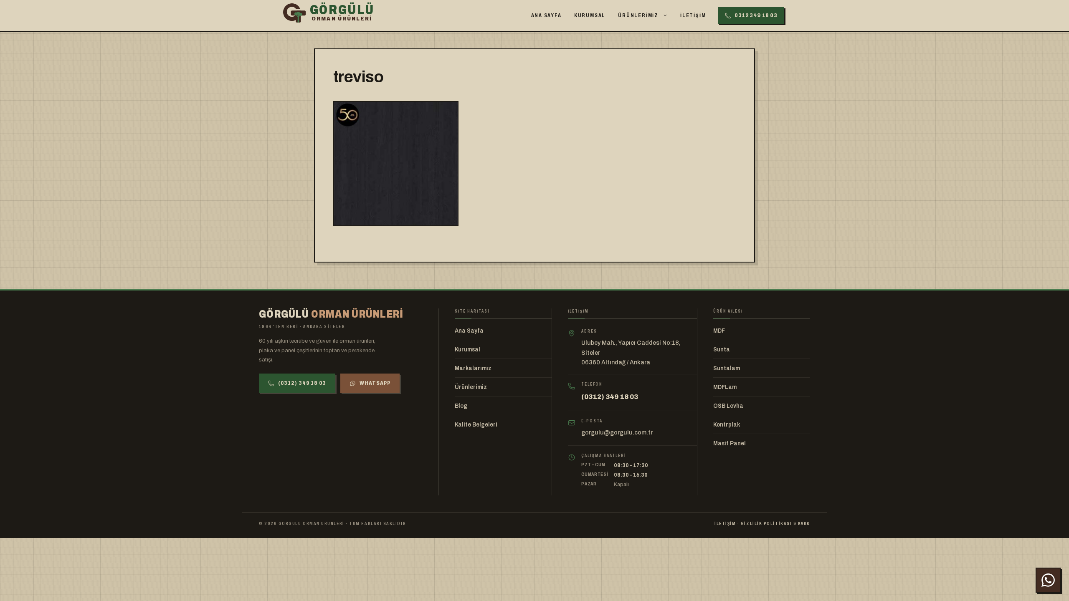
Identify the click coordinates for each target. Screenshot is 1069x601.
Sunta (721, 349)
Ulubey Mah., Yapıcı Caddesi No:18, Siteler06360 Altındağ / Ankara (631, 352)
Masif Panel (729, 443)
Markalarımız (473, 368)
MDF (719, 331)
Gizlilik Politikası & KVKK (775, 523)
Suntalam (726, 368)
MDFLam (725, 387)
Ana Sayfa (546, 15)
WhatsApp (375, 383)
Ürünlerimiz (638, 15)
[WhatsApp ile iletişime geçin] (1048, 580)
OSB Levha (728, 406)
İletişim (693, 15)
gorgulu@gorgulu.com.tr (617, 432)
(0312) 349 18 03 (302, 383)
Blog (461, 406)
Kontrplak (726, 425)
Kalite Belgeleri (476, 425)
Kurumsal (589, 15)
